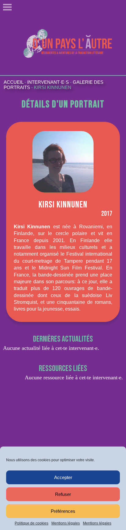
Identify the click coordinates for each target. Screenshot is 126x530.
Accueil (13, 82)
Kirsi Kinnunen (52, 87)
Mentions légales (65, 523)
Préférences (63, 511)
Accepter (63, 477)
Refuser (63, 494)
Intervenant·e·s (48, 82)
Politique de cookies (31, 523)
